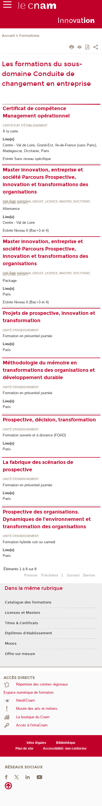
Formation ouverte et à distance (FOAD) (34, 435)
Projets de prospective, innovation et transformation (49, 317)
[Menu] (7, 5)
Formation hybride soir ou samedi (29, 542)
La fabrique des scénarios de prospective (38, 466)
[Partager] (95, 47)
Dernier (89, 575)
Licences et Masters (22, 613)
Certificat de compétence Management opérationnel (36, 112)
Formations (29, 36)
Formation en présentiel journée (27, 336)
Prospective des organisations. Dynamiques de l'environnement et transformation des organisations (47, 519)
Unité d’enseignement (21, 330)
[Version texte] (79, 47)
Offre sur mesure (20, 654)
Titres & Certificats (21, 623)
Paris (7, 294)
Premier (31, 575)
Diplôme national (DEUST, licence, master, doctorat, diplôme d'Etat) (47, 202)
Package (10, 281)
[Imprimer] (71, 47)
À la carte (10, 131)
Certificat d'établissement (25, 125)
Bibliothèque (65, 743)
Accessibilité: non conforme (64, 748)
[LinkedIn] (27, 777)
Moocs (11, 643)
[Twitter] (16, 777)
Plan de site (24, 748)
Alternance (11, 209)
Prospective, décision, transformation (49, 420)
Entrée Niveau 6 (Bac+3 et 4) (26, 230)
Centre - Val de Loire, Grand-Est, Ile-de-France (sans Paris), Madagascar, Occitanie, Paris (50, 148)
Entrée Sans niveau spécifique (27, 159)
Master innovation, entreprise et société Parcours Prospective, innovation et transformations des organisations (45, 181)
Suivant (73, 575)
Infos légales (36, 743)
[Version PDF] (87, 47)
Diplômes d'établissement (28, 633)
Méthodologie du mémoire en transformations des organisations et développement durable (49, 370)
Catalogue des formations (28, 602)
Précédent (49, 575)
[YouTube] (39, 777)
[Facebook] (6, 777)
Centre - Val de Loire (19, 223)
